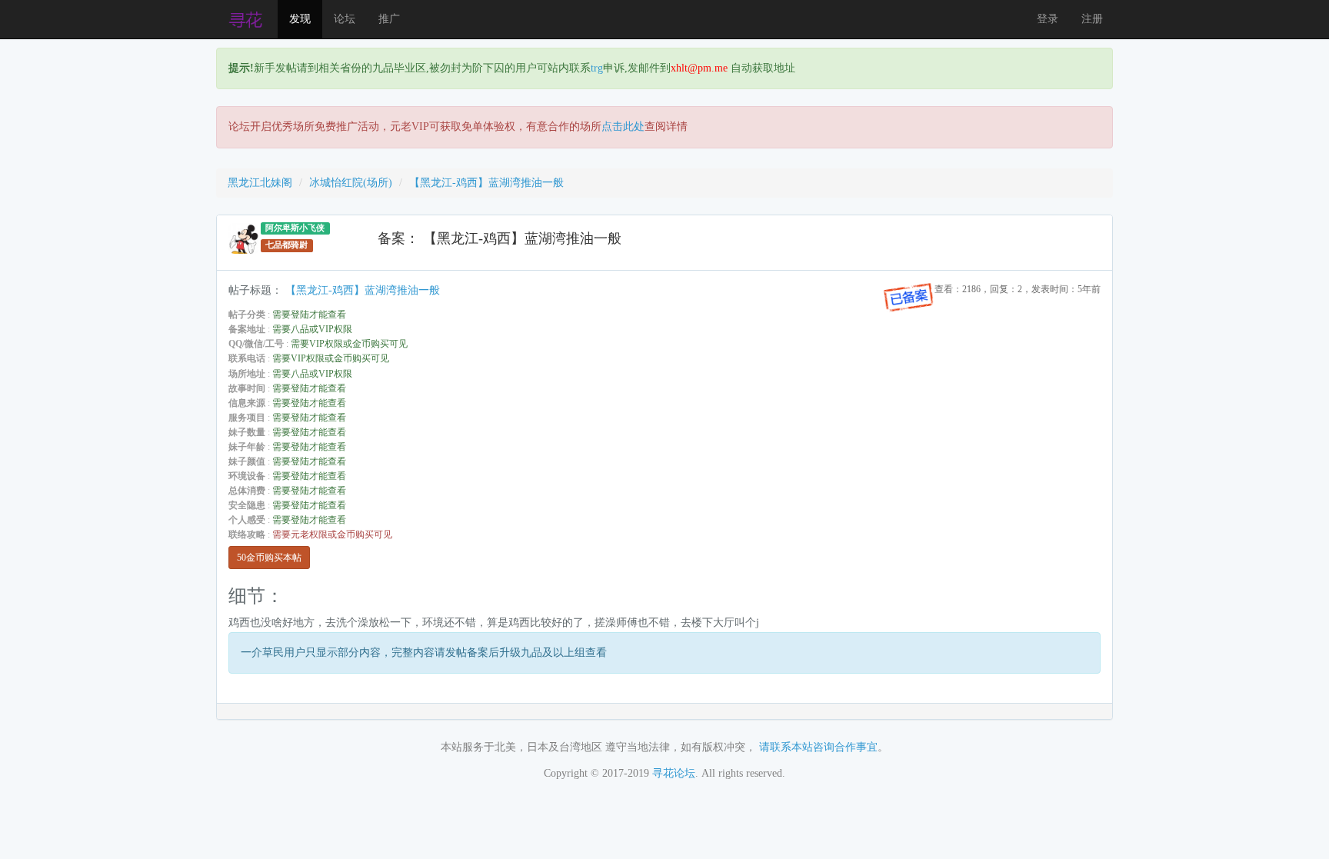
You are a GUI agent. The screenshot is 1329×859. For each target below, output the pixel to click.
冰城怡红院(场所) (350, 182)
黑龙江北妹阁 (260, 182)
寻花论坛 (673, 773)
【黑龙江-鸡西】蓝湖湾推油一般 (486, 182)
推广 (389, 19)
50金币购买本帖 (269, 557)
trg (597, 68)
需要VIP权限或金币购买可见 (349, 343)
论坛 (344, 19)
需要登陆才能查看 (309, 314)
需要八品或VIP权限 (312, 329)
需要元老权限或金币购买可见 (332, 534)
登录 (1047, 19)
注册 (1092, 19)
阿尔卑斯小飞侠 (295, 228)
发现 (300, 19)
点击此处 (623, 126)
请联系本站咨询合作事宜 (818, 747)
